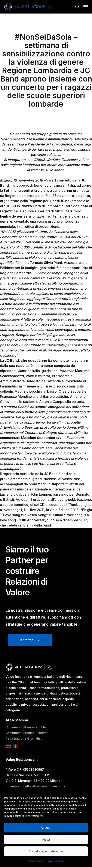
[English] (9, 747)
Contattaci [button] (26, 640)
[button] (85, 7)
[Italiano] (16, 747)
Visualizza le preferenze (46, 851)
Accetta (46, 827)
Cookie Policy (37, 860)
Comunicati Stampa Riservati (27, 733)
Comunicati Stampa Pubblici (26, 727)
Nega (46, 839)
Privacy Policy (55, 860)
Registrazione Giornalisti (24, 738)
